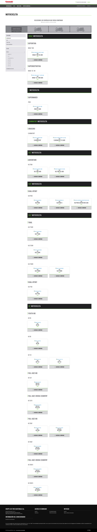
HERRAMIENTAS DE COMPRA (81, 5)
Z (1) (8, 56)
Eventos (65, 511)
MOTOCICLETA (9, 6)
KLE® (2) (9, 60)
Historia (36, 511)
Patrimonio (36, 512)
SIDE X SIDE (19, 6)
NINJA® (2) (9, 54)
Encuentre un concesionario (10, 519)
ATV (14, 6)
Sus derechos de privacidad (20, 530)
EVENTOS (88, 5)
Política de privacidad (52, 512)
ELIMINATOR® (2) (10, 58)
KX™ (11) (9, 65)
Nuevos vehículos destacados (69, 512)
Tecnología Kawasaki (52, 511)
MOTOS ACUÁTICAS (26, 6)
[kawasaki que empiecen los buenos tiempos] (9, 2)
